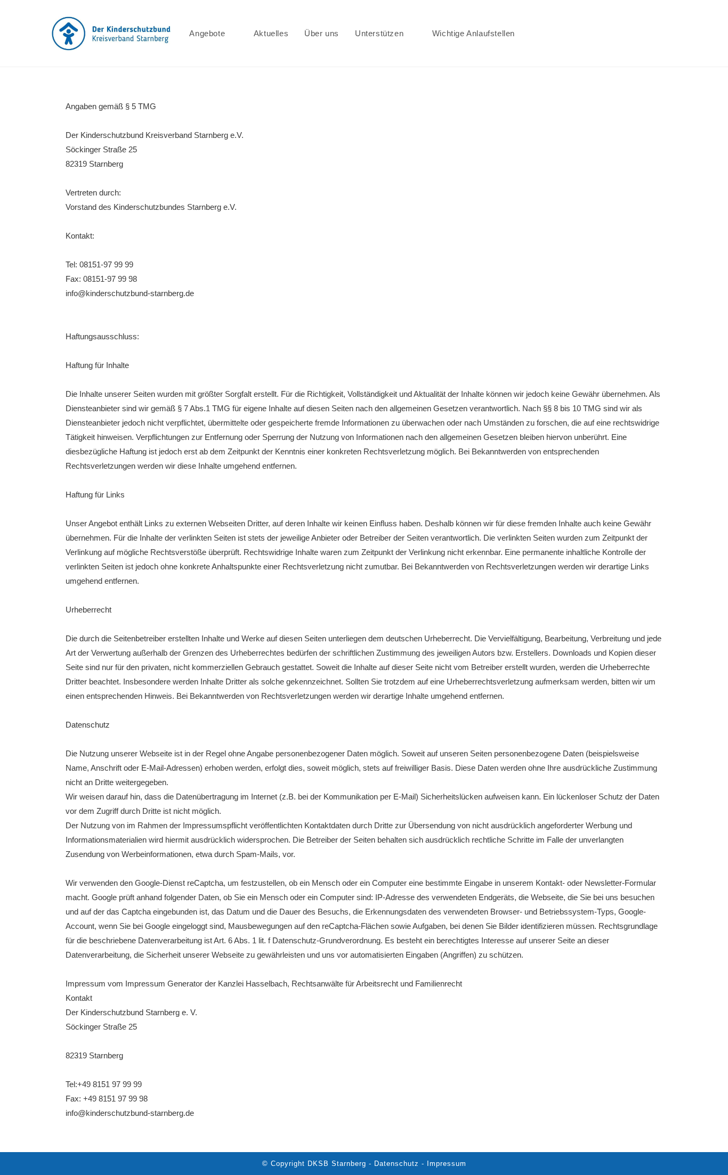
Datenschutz (88, 724)
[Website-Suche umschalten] (534, 33)
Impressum (446, 1164)
